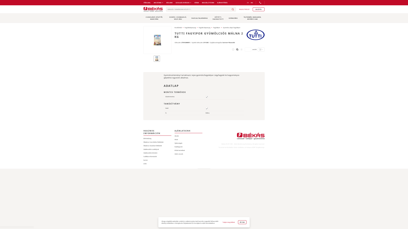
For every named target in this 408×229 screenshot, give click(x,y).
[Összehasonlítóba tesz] (237, 49)
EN (248, 3)
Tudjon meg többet (228, 222)
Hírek (196, 3)
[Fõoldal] (153, 9)
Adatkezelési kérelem (150, 153)
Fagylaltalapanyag (199, 18)
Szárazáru (233, 18)
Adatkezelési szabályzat (151, 149)
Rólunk (169, 3)
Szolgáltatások (182, 3)
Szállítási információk (150, 156)
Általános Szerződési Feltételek (153, 142)
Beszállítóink (208, 3)
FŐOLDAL (147, 3)
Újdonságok (178, 143)
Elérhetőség (222, 3)
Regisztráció (244, 9)
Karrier (145, 160)
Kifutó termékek (180, 150)
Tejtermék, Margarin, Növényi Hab (252, 18)
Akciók (177, 136)
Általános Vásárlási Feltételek (152, 146)
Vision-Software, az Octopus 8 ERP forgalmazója (249, 147)
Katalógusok (179, 147)
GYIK (145, 164)
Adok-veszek (179, 154)
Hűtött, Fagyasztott (218, 18)
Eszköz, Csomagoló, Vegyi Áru (178, 18)
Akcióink (157, 3)
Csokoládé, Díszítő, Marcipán (154, 18)
